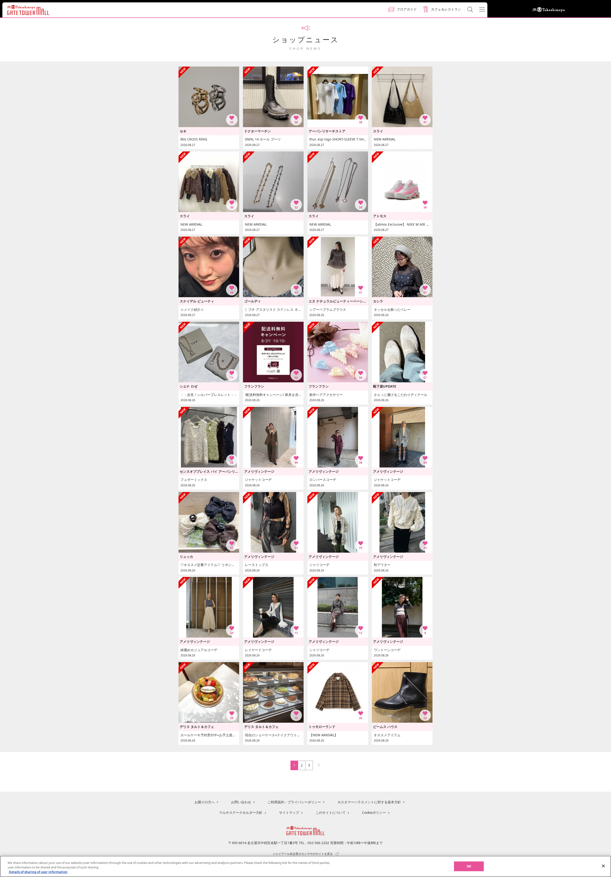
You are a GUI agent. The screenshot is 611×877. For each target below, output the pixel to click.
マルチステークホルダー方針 (241, 812)
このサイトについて (331, 812)
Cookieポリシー (374, 812)
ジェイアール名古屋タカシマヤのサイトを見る (303, 854)
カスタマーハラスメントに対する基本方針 (369, 802)
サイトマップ (289, 812)
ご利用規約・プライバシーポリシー (294, 802)
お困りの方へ (205, 802)
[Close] (603, 866)
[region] (305, 866)
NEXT (316, 763)
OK (469, 866)
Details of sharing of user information (38, 872)
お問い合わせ (241, 802)
